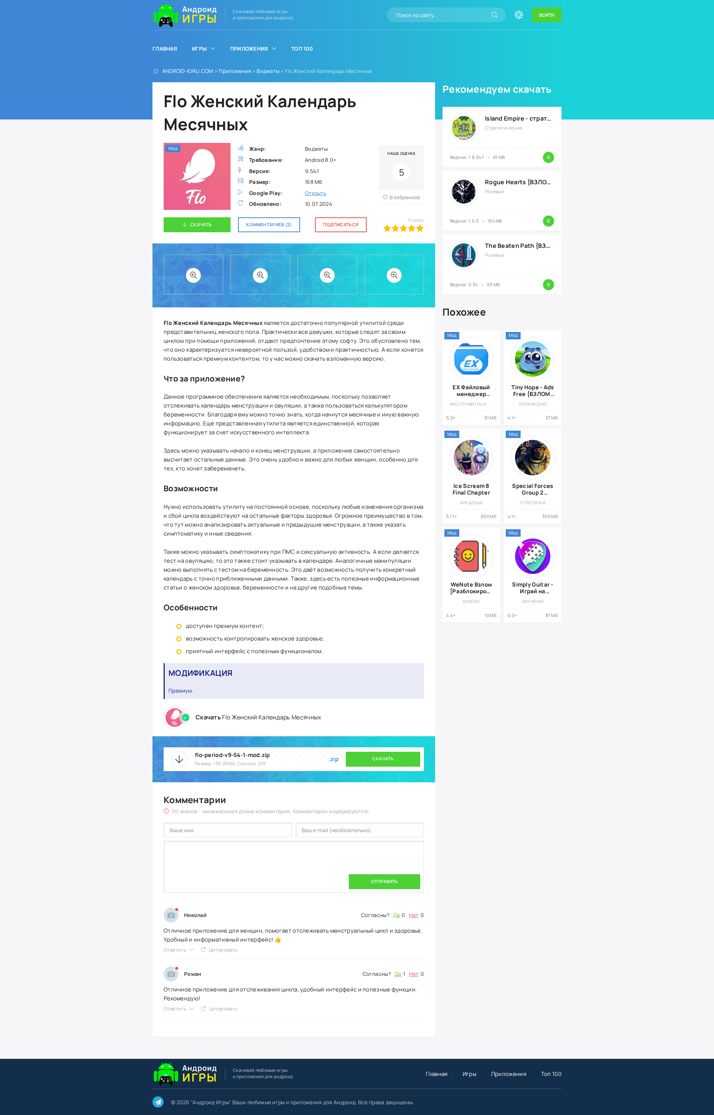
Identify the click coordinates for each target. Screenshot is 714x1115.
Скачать (201, 224)
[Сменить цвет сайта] (518, 14)
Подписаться (340, 224)
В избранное (405, 197)
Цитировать (223, 949)
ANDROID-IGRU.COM (187, 70)
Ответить (175, 949)
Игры (199, 48)
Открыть (315, 193)
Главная (164, 48)
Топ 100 (302, 48)
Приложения (249, 48)
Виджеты (268, 70)
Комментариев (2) (269, 224)
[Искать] (494, 14)
